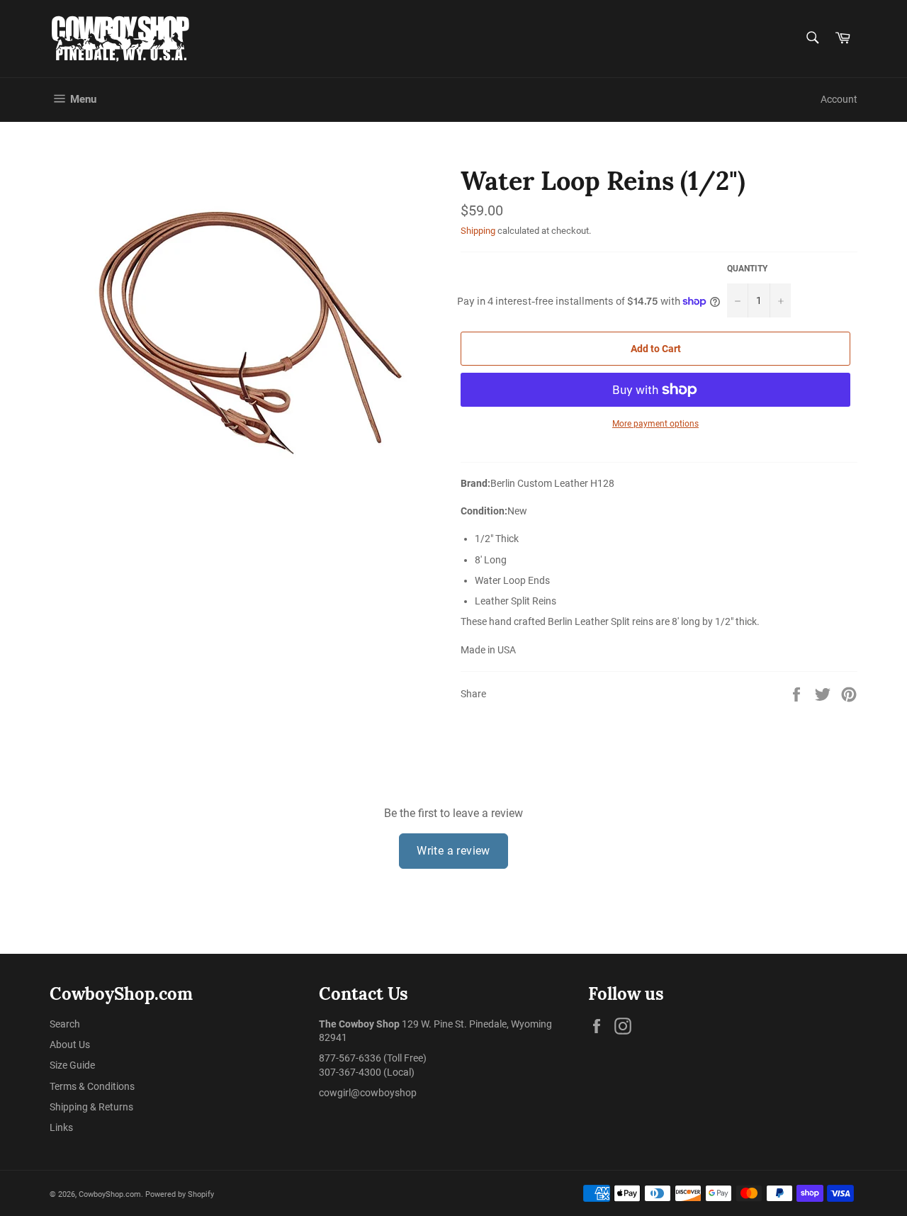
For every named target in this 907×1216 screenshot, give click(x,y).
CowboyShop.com (110, 1194)
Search (65, 1024)
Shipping (478, 230)
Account (839, 99)
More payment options (655, 424)
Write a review (453, 850)
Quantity (747, 269)
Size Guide (72, 1065)
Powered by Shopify (179, 1194)
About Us (70, 1044)
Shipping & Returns (91, 1107)
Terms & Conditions (92, 1086)
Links (61, 1127)
